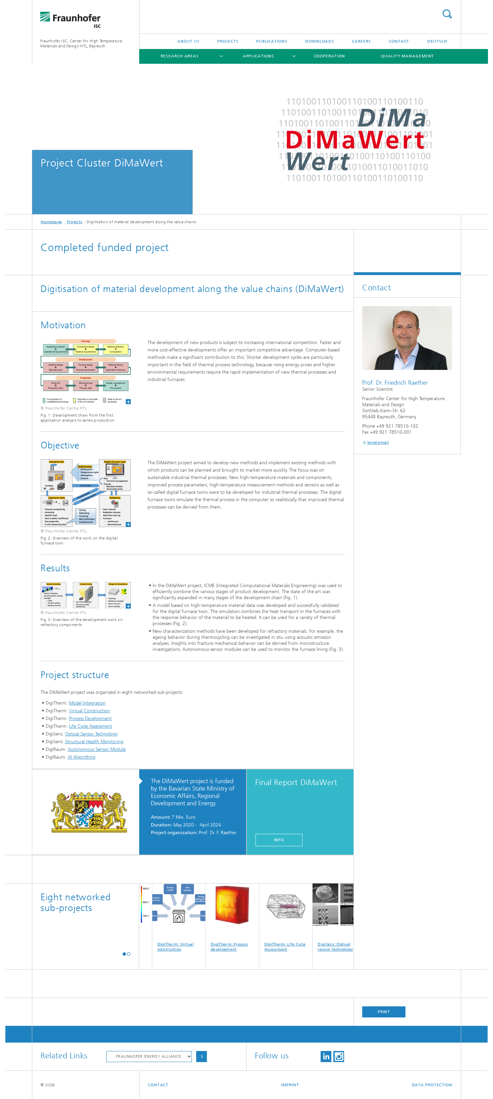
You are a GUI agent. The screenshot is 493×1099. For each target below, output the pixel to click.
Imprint (290, 1085)
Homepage (51, 222)
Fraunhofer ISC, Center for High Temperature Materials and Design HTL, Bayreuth (81, 43)
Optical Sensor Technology (91, 734)
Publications (271, 41)
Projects (227, 41)
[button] (124, 953)
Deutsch (437, 41)
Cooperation (329, 56)
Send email (378, 442)
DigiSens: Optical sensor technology (311, 947)
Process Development (90, 718)
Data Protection (432, 1085)
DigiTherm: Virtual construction (151, 947)
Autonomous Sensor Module (97, 749)
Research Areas (180, 56)
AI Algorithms (81, 757)
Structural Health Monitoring (94, 742)
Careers (361, 41)
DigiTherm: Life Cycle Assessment (261, 947)
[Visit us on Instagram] (338, 1056)
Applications (258, 56)
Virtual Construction (89, 711)
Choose (201, 1056)
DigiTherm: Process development (205, 947)
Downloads (319, 41)
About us (188, 41)
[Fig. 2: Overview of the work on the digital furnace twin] (86, 493)
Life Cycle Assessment (90, 726)
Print (384, 1011)
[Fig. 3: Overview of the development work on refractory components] (86, 595)
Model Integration (87, 703)
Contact (399, 41)
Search (447, 13)
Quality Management (407, 56)
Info (279, 840)
